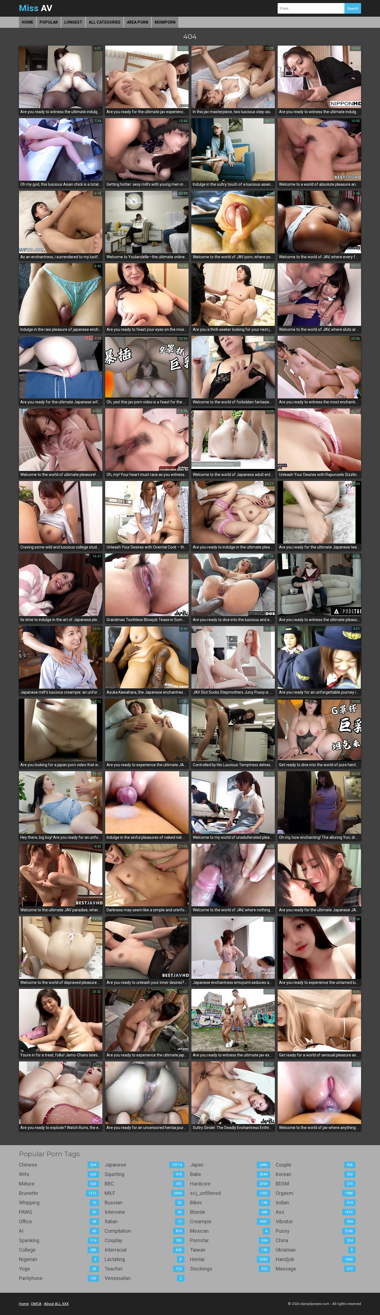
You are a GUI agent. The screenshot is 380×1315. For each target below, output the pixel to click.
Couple (314, 1165)
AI (57, 1231)
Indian (314, 1202)
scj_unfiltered (228, 1193)
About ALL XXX (56, 1304)
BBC (143, 1184)
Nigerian (57, 1259)
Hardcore (228, 1184)
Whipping (57, 1202)
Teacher (143, 1269)
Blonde (228, 1212)
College (57, 1250)
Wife (57, 1174)
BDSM (314, 1184)
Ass (314, 1212)
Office (57, 1221)
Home (27, 22)
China (314, 1240)
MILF (143, 1193)
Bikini (228, 1202)
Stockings (228, 1269)
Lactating (143, 1259)
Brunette (57, 1193)
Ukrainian (314, 1250)
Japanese (143, 1165)
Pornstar (228, 1240)
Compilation (143, 1231)
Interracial (143, 1250)
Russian (143, 1202)
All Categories (104, 22)
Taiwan (228, 1250)
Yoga (57, 1269)
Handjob (314, 1259)
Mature (57, 1184)
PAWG (57, 1212)
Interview (143, 1212)
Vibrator (314, 1221)
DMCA (36, 1304)
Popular (49, 22)
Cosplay (143, 1240)
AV (35, 8)
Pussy (314, 1231)
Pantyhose (57, 1278)
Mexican (228, 1231)
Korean (314, 1174)
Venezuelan (143, 1278)
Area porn (137, 22)
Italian (143, 1221)
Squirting (143, 1174)
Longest (73, 22)
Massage (314, 1269)
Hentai (228, 1259)
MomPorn (165, 22)
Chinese (57, 1165)
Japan (228, 1165)
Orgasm (314, 1193)
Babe (228, 1174)
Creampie (228, 1221)
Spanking (57, 1240)
